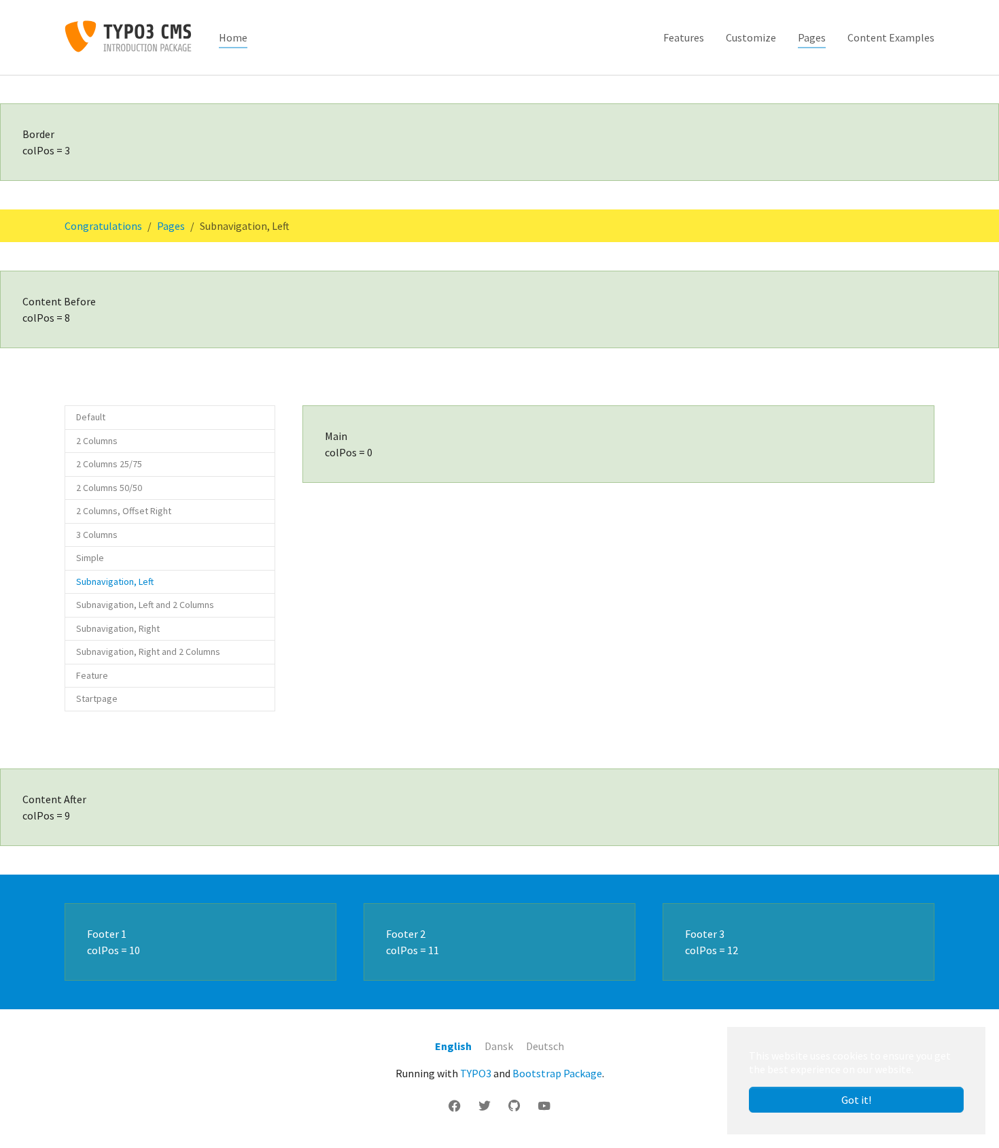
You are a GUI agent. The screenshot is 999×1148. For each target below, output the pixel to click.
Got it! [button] (856, 1100)
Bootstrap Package (557, 1073)
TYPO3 (475, 1073)
